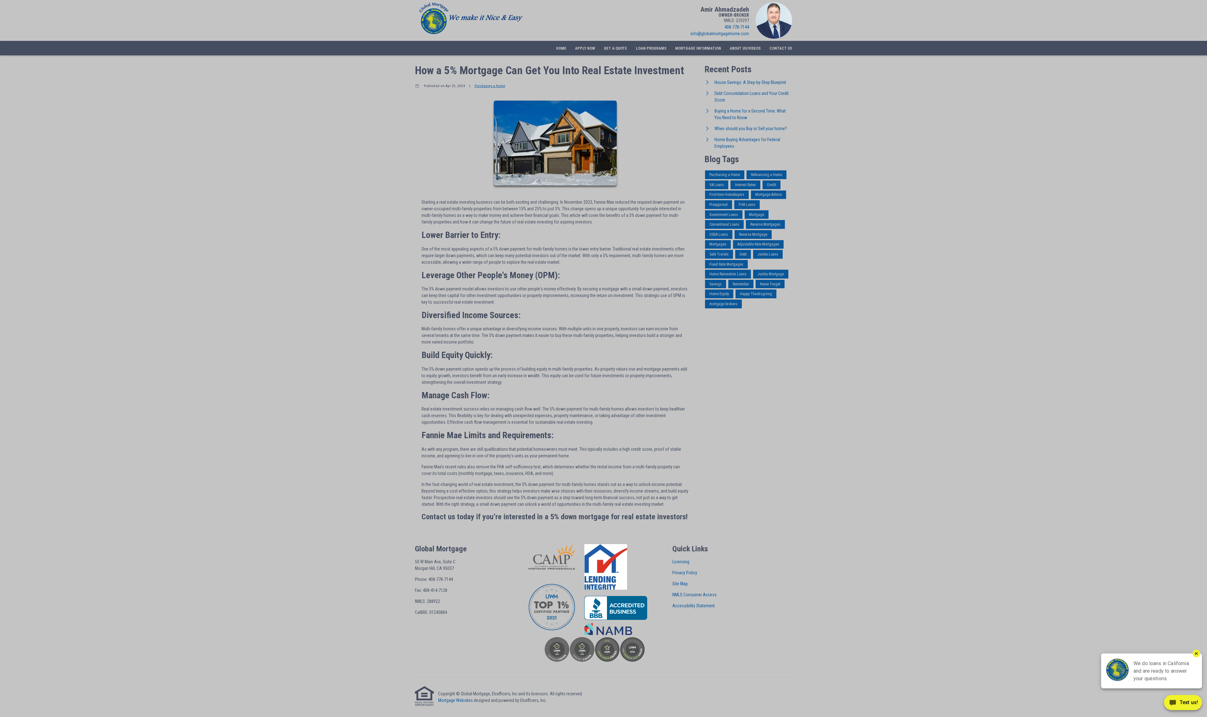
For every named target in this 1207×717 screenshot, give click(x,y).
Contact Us (780, 48)
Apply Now (585, 48)
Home (561, 48)
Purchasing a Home (490, 86)
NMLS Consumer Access (694, 594)
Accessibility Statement (693, 605)
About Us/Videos (745, 48)
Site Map (680, 583)
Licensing (680, 561)
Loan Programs (651, 48)
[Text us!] (1183, 704)
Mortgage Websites (455, 700)
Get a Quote (615, 48)
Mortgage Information (698, 48)
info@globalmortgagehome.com (720, 33)
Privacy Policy (684, 572)
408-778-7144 (737, 27)
